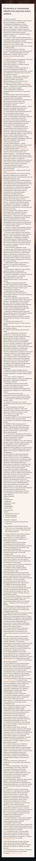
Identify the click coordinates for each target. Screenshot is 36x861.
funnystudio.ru (7, 57)
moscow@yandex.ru (9, 660)
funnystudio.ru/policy (16, 853)
